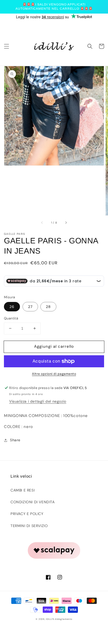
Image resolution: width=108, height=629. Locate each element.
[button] (6, 46)
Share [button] (15, 440)
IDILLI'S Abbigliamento (59, 619)
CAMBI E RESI (22, 490)
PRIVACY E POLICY (27, 513)
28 (48, 306)
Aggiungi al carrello (54, 346)
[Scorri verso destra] (66, 222)
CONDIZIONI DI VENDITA (32, 502)
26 (11, 306)
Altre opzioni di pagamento (54, 374)
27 (30, 306)
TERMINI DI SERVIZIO (29, 525)
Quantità (11, 318)
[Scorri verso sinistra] (42, 222)
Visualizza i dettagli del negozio (37, 401)
